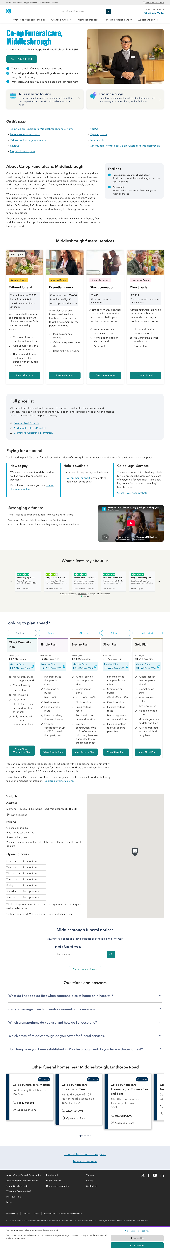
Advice (89, 1180)
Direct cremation (105, 375)
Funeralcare (44, 2)
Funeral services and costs (25, 134)
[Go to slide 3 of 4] (86, 1136)
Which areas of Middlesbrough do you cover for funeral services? (57, 1036)
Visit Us (94, 128)
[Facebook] (148, 1175)
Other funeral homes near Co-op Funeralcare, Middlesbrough (125, 145)
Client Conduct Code (17, 1186)
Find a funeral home (154, 2)
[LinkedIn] (162, 1175)
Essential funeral (65, 375)
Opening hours (98, 134)
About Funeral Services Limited (22, 1180)
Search (108, 11)
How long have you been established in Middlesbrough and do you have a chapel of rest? (75, 1049)
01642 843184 (23, 59)
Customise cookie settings (137, 1230)
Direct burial (146, 375)
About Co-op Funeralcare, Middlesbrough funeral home (42, 128)
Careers (90, 1175)
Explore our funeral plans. (59, 780)
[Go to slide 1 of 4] (81, 1136)
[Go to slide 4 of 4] (89, 1136)
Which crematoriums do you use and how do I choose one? (52, 1022)
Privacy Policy (12, 1213)
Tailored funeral (24, 375)
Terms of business (85, 1161)
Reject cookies (137, 1238)
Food (8, 2)
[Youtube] (155, 1175)
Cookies (26, 1213)
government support (78, 477)
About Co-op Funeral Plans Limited (24, 1175)
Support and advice (148, 19)
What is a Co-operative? (18, 1191)
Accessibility (49, 1213)
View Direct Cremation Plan (22, 751)
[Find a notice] (111, 954)
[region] (85, 1237)
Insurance (17, 2)
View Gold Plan (147, 752)
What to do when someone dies (28, 19)
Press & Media (13, 1196)
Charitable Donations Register (85, 1154)
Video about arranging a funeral (28, 140)
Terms (36, 1213)
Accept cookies (137, 1245)
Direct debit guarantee (57, 1186)
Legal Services (30, 2)
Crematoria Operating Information (33, 432)
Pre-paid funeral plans (117, 19)
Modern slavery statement (70, 1213)
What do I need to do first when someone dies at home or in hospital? (60, 996)
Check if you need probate (132, 492)
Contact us (91, 1186)
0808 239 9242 (154, 12)
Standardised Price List (26, 423)
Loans (55, 2)
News (9, 1202)
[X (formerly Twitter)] (143, 1175)
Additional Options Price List (30, 427)
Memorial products (88, 19)
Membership (52, 1175)
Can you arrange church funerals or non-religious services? (51, 1009)
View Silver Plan (116, 752)
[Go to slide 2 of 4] (84, 1136)
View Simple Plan (53, 752)
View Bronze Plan (85, 752)
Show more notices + (85, 969)
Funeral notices (98, 140)
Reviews (14, 145)
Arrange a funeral (60, 19)
